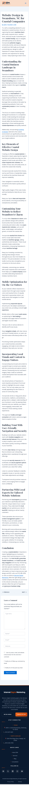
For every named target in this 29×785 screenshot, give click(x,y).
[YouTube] (22, 771)
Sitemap (20, 781)
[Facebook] (3, 771)
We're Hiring (7, 714)
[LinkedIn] (12, 771)
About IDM (15, 752)
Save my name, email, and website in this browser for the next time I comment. (14, 655)
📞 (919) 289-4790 (8, 743)
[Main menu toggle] (25, 3)
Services (15, 755)
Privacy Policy (10, 781)
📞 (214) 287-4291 (8, 732)
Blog (15, 758)
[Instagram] (17, 771)
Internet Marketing (14, 692)
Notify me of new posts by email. (14, 667)
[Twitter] (8, 771)
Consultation (21, 714)
